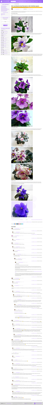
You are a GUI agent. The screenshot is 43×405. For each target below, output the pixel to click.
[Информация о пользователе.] (12, 9)
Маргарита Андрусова (17, 384)
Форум (33, 1)
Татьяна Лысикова (18, 239)
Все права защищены (9, 403)
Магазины (36, 1)
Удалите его (25, 403)
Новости (23, 1)
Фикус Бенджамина (3, 14)
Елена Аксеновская (17, 228)
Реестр (25, 1)
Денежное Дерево (3, 13)
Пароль (5, 21)
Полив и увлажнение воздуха (4, 6)
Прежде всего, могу (3, 36)
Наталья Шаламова (19, 299)
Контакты (40, 1)
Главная (20, 1)
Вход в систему (13, 1)
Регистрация (17, 1)
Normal (1, 48)
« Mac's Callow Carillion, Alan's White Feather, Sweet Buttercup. (17, 219)
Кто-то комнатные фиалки (3, 46)
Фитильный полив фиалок (3, 7)
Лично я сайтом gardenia (3, 41)
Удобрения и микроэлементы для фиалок (5, 9)
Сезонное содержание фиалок (4, 10)
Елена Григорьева (17, 320)
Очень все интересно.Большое (4, 53)
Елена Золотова (18, 250)
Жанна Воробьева (17, 339)
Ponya (15, 352)
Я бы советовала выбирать (3, 43)
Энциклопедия (29, 1)
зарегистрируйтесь (35, 234)
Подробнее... (29, 7)
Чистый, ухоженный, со (3, 29)
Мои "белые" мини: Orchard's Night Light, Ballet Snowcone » (36, 219)
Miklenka (16, 396)
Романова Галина (17, 285)
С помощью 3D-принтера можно (4, 31)
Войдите (32, 234)
